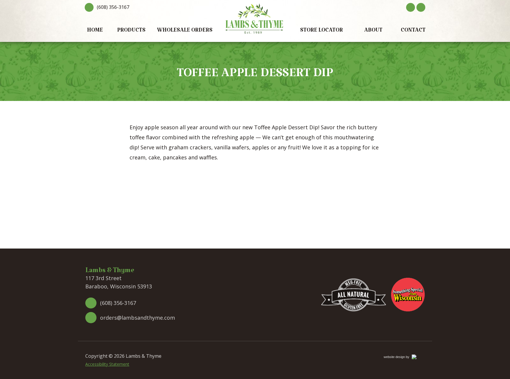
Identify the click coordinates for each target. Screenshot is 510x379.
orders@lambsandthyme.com (137, 317)
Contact (413, 31)
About (373, 31)
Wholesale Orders (184, 31)
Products (131, 31)
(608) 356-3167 (113, 7)
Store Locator (321, 31)
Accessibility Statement (107, 364)
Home (95, 31)
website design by (403, 358)
